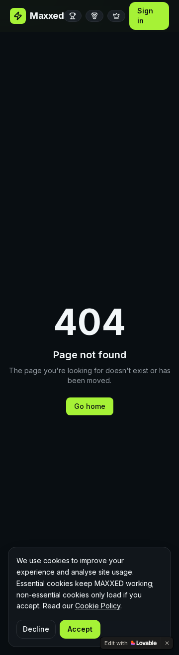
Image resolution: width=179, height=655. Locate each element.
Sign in (145, 15)
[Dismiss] (167, 643)
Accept (80, 629)
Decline (36, 629)
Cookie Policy (97, 605)
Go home (89, 406)
